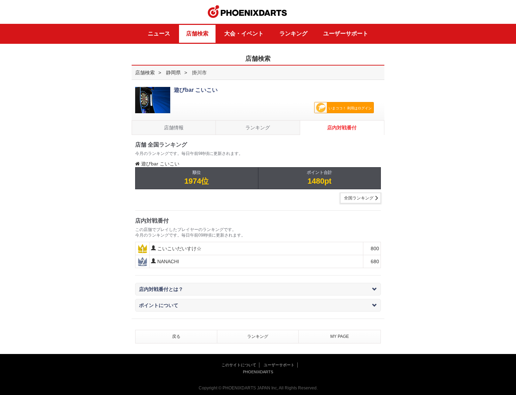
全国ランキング (358, 198)
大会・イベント (244, 33)
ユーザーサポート (345, 33)
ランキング (293, 33)
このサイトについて (238, 365)
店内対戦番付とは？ (161, 289)
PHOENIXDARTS (247, 12)
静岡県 (173, 72)
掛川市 (199, 72)
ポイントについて (158, 305)
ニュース (159, 33)
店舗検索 (197, 33)
